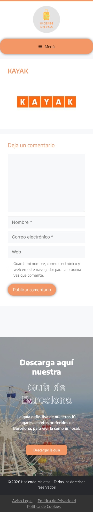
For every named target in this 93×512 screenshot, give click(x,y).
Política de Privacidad (57, 500)
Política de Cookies (44, 506)
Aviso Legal (22, 500)
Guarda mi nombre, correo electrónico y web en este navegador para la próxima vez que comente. (47, 269)
